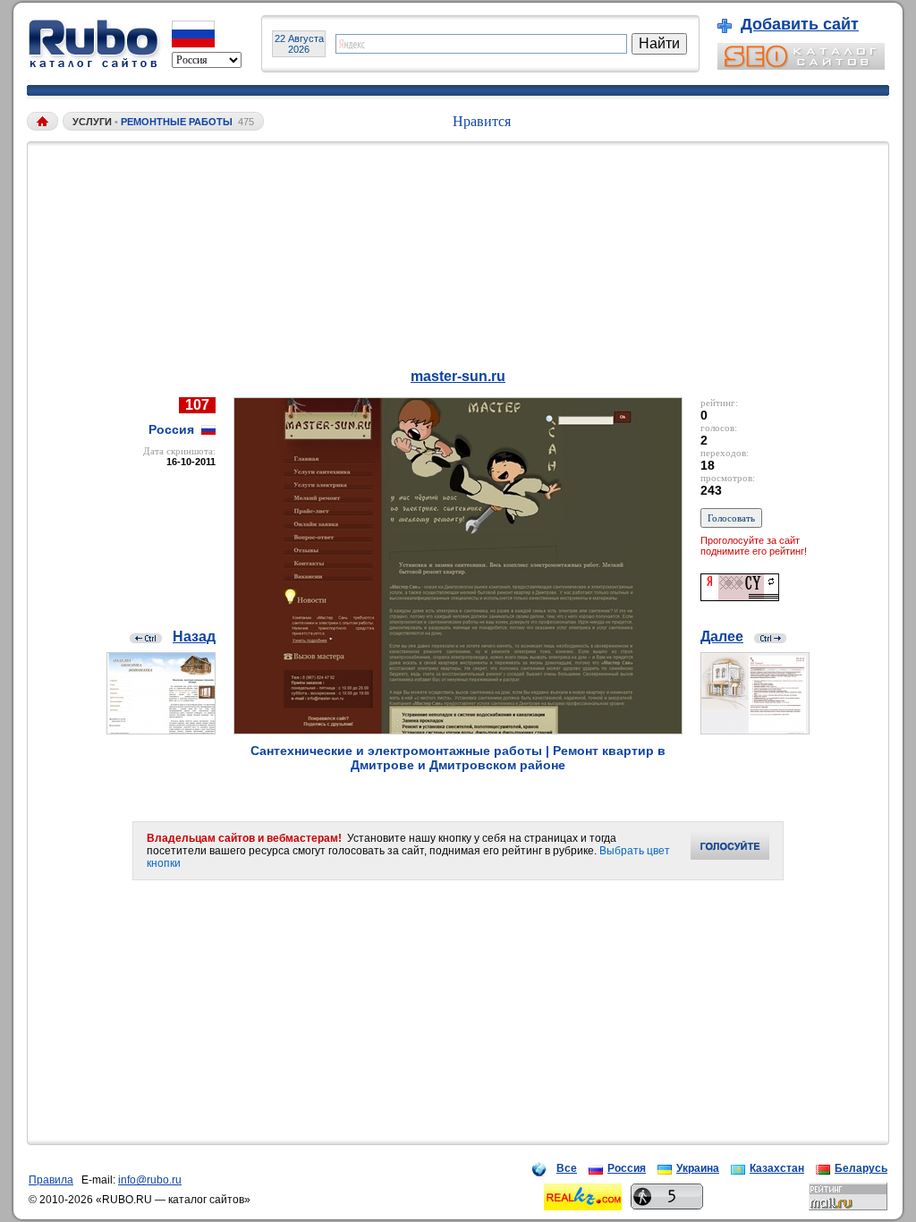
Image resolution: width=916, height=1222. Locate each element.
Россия (626, 1168)
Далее (721, 636)
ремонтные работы (177, 121)
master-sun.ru (458, 376)
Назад (194, 636)
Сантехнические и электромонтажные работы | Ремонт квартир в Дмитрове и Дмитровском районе (458, 757)
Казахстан (777, 1168)
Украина (697, 1168)
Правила (51, 1180)
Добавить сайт (800, 24)
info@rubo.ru (150, 1180)
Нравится (482, 121)
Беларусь (861, 1168)
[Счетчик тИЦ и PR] (739, 596)
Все (566, 1168)
